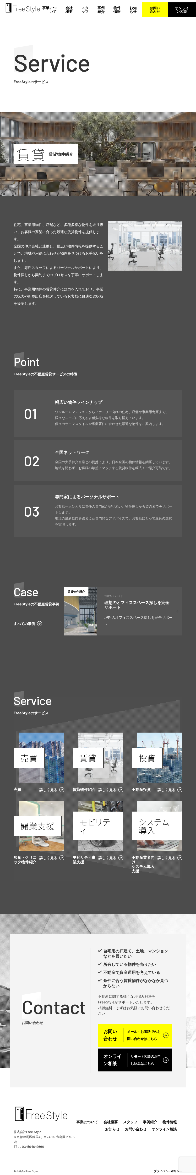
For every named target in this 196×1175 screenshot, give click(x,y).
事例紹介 (101, 10)
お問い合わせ (155, 9)
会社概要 (69, 10)
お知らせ (133, 10)
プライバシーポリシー (168, 1171)
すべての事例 (24, 623)
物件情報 (117, 10)
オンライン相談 (182, 9)
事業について (49, 10)
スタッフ (85, 10)
